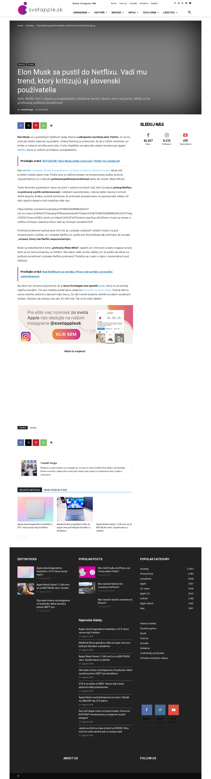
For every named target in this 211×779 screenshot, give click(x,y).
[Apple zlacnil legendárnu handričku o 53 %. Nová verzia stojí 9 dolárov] (35, 509)
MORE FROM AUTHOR (55, 490)
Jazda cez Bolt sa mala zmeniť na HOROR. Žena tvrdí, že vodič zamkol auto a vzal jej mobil (104, 730)
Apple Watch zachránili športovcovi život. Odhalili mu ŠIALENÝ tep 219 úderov (104, 699)
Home (20, 25)
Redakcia (145, 648)
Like (148, 133)
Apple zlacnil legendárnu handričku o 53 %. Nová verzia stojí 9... (52, 571)
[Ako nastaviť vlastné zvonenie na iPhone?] (87, 602)
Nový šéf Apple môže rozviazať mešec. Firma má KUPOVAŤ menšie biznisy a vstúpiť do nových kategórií (104, 714)
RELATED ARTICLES (29, 490)
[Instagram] (179, 3)
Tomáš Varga (26, 109)
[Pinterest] (36, 125)
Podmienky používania (152, 653)
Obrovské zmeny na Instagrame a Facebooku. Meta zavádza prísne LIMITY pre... (53, 603)
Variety (33, 427)
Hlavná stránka (148, 623)
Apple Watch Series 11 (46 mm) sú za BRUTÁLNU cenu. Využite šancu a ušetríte (114, 527)
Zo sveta (31, 64)
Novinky (30, 25)
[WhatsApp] (43, 125)
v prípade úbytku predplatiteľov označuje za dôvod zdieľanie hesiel (66, 170)
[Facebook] (175, 3)
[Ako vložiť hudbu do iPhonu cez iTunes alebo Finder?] (87, 572)
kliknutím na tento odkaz (97, 290)
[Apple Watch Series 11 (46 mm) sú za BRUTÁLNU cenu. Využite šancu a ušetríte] (114, 509)
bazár (101, 285)
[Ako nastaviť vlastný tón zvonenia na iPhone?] (87, 588)
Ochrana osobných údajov (154, 658)
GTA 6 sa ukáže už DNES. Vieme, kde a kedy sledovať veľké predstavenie (101, 685)
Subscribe (186, 133)
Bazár (143, 633)
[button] (190, 12)
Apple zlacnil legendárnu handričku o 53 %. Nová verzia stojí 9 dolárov (104, 631)
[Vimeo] (186, 3)
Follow (167, 133)
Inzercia (144, 638)
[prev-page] (19, 537)
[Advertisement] (74, 387)
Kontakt (144, 643)
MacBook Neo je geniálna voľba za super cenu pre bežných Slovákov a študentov (73, 527)
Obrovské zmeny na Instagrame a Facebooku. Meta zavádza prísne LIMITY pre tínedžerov (105, 672)
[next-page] (25, 537)
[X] (182, 3)
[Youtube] (190, 3)
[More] (51, 125)
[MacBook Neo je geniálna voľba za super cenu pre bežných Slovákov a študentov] (75, 509)
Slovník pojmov (148, 628)
